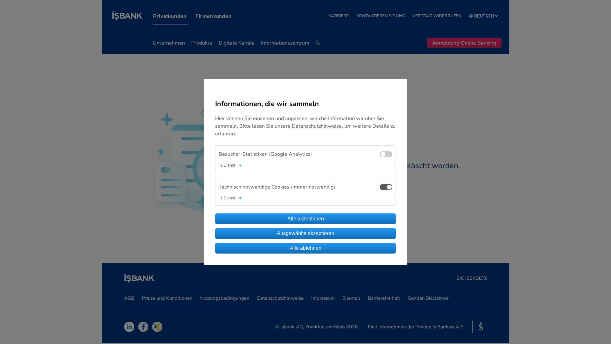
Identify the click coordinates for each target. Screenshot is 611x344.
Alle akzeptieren (305, 218)
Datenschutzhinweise (317, 126)
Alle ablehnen (305, 248)
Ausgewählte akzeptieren (305, 233)
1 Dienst (228, 165)
